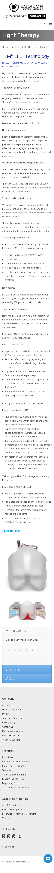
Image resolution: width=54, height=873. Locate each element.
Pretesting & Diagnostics (14, 766)
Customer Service (10, 735)
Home (5, 47)
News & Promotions (12, 709)
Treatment (7, 770)
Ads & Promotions (11, 805)
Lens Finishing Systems (13, 779)
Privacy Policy (8, 722)
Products (15, 47)
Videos (5, 818)
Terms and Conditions (13, 718)
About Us (7, 705)
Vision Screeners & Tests (14, 775)
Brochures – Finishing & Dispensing (19, 814)
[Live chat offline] (48, 858)
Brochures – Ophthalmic (14, 809)
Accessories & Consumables (16, 788)
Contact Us (37, 16)
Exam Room (7, 757)
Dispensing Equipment (13, 783)
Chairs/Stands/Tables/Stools (16, 762)
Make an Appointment (13, 731)
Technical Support (11, 740)
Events (5, 714)
